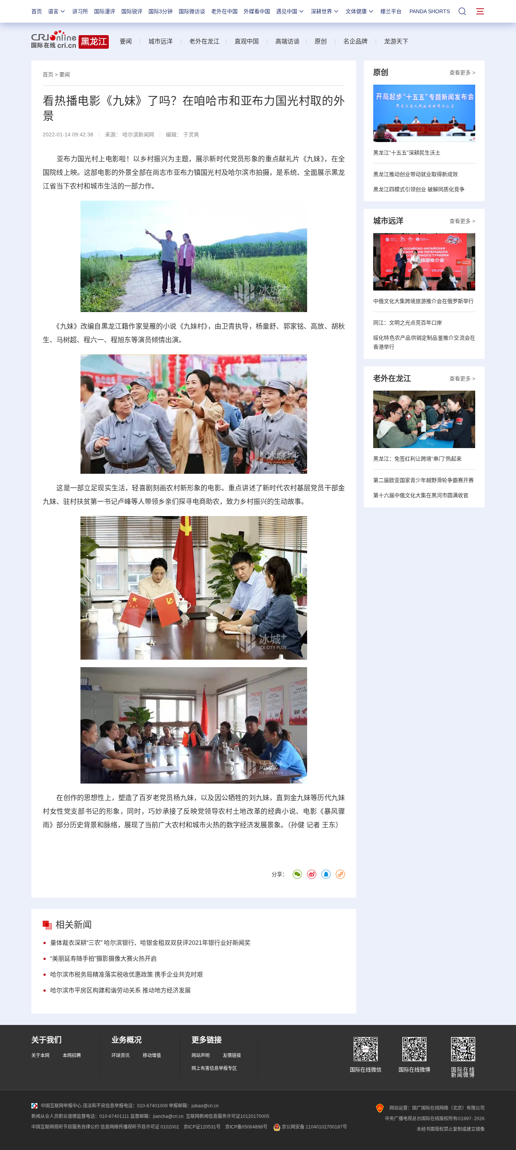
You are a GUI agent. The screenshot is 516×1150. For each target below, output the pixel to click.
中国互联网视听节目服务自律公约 (65, 1127)
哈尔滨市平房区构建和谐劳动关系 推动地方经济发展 (120, 990)
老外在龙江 (204, 41)
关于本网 (40, 1055)
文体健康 (356, 11)
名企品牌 (355, 41)
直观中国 (247, 41)
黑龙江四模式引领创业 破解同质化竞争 (419, 189)
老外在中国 (224, 11)
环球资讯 (120, 1055)
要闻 (126, 41)
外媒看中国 (257, 11)
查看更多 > (462, 73)
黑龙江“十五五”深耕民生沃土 (406, 153)
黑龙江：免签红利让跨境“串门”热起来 (417, 459)
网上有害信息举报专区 (214, 1068)
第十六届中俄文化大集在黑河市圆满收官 (420, 495)
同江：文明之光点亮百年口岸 (407, 323)
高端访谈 (287, 41)
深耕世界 (321, 11)
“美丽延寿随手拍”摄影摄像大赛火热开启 (103, 958)
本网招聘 (72, 1055)
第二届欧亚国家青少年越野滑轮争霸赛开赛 (423, 480)
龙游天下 (396, 41)
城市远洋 (160, 41)
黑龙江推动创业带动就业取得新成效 (415, 174)
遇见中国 (286, 11)
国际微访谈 (192, 11)
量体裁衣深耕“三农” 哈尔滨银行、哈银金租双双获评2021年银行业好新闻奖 (150, 943)
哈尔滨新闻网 (138, 134)
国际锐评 (131, 11)
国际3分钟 (160, 11)
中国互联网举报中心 (61, 1105)
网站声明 (201, 1055)
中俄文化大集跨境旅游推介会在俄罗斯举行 (423, 301)
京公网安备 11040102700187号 (314, 1127)
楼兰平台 (391, 11)
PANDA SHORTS (429, 11)
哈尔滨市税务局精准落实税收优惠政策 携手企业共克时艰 (126, 974)
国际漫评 (104, 11)
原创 (321, 41)
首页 (36, 11)
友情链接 (232, 1055)
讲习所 (80, 11)
